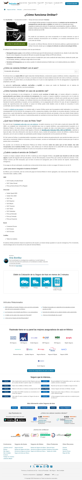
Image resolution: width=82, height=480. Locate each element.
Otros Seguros (49, 3)
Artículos (14, 407)
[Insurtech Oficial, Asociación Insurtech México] (53, 435)
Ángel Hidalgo (19, 265)
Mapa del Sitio (66, 453)
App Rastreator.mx (15, 413)
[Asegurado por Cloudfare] (16, 435)
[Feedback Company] (60, 419)
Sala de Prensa (66, 451)
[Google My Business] (34, 420)
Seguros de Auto (19, 447)
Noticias (53, 407)
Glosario (65, 447)
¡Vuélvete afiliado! (7, 458)
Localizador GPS (58, 3)
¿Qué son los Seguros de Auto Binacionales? (17, 318)
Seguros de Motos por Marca (38, 451)
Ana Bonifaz (15, 258)
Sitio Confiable (7, 453)
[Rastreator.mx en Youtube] (37, 466)
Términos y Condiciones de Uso (29, 470)
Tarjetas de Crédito (51, 451)
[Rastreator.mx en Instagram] (44, 466)
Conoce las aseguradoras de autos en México (41, 370)
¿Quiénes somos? (8, 447)
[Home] (4, 9)
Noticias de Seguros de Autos (22, 449)
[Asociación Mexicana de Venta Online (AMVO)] (63, 435)
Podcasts (65, 449)
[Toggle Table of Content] (75, 71)
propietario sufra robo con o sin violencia (26, 124)
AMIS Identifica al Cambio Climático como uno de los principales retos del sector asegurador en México (22, 308)
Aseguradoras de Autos (28, 407)
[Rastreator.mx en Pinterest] (48, 466)
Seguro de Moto (32, 3)
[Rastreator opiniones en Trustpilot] (45, 435)
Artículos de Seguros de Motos (38, 449)
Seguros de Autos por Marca (22, 453)
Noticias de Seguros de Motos (38, 447)
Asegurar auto (42, 407)
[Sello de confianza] (26, 435)
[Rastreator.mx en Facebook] (31, 466)
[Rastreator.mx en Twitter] (34, 466)
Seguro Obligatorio (65, 407)
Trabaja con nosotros (8, 456)
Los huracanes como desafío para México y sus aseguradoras (21, 312)
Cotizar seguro (71, 3)
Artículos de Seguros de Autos (22, 451)
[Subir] (79, 477)
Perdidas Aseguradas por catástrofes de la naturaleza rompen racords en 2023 (59, 308)
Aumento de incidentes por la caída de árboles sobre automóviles (60, 312)
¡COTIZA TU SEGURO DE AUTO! (16, 44)
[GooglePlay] (9, 420)
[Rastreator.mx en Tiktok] (51, 466)
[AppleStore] (20, 420)
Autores (5, 449)
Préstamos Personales (52, 449)
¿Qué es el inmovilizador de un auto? (52, 315)
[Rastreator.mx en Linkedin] (41, 466)
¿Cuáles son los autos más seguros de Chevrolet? (18, 315)
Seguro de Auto (23, 3)
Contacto (5, 454)
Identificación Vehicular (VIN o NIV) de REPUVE (56, 130)
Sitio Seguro (6, 451)
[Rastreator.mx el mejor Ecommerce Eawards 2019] (34, 435)
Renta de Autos (50, 447)
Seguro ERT (40, 3)
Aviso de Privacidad (43, 470)
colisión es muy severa (16, 109)
